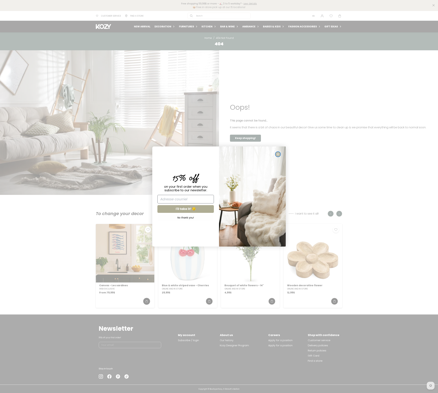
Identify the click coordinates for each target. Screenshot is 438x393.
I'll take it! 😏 (186, 209)
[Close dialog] (278, 154)
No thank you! (185, 217)
